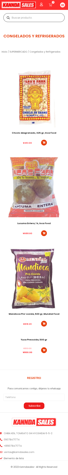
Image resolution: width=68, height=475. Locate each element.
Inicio (4, 51)
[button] (62, 4)
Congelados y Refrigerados (34, 36)
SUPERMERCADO (18, 51)
